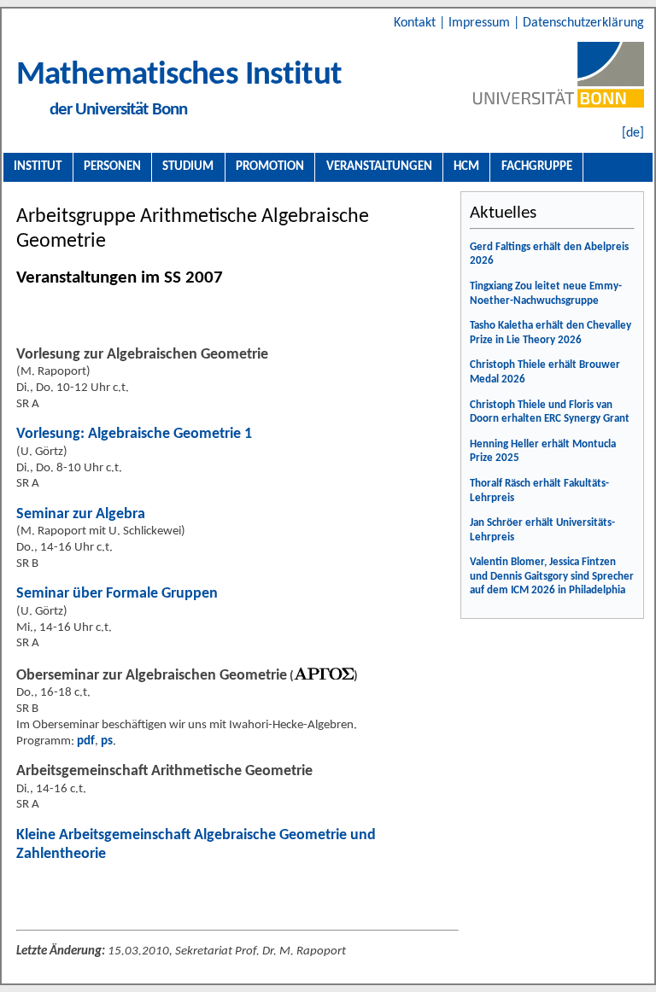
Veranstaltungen (379, 166)
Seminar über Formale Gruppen (117, 594)
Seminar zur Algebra (80, 514)
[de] (633, 133)
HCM (466, 166)
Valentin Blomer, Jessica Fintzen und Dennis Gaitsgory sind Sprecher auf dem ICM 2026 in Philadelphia (552, 576)
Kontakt (416, 23)
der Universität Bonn (118, 110)
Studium (188, 166)
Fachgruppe (536, 166)
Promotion (270, 166)
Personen (112, 166)
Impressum (480, 23)
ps (107, 741)
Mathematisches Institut (179, 75)
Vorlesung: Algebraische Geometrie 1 (134, 434)
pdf (86, 741)
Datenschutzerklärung (583, 23)
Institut (38, 166)
